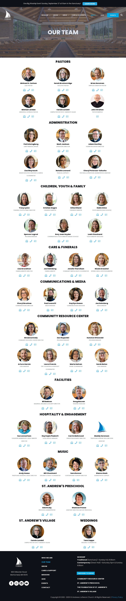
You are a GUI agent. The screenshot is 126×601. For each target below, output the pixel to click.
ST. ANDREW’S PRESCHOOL (88, 583)
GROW (44, 566)
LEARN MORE (90, 4)
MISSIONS (46, 575)
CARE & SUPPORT (49, 570)
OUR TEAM (46, 562)
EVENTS (45, 583)
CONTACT (46, 587)
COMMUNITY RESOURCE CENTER (90, 579)
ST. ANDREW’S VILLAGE (86, 591)
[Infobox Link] (28, 77)
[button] (49, 15)
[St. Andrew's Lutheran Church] (7, 15)
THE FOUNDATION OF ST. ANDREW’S (92, 587)
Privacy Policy (117, 597)
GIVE (43, 579)
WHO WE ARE (47, 558)
